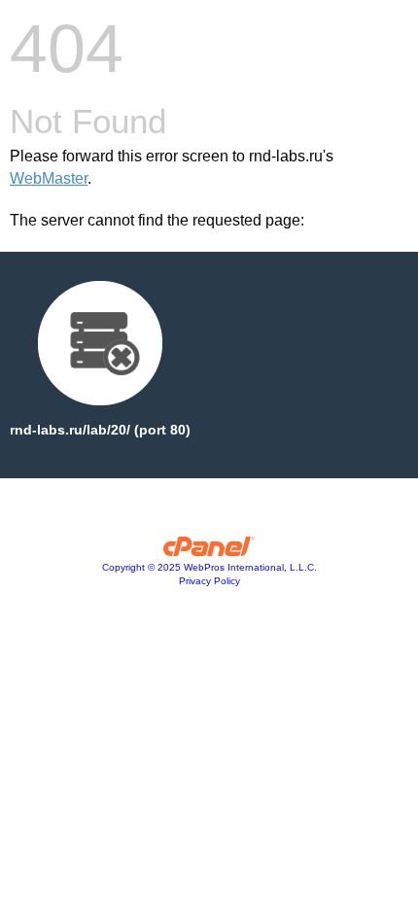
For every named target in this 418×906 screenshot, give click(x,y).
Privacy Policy (209, 580)
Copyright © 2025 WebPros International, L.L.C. (209, 567)
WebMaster (48, 178)
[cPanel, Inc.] (209, 551)
